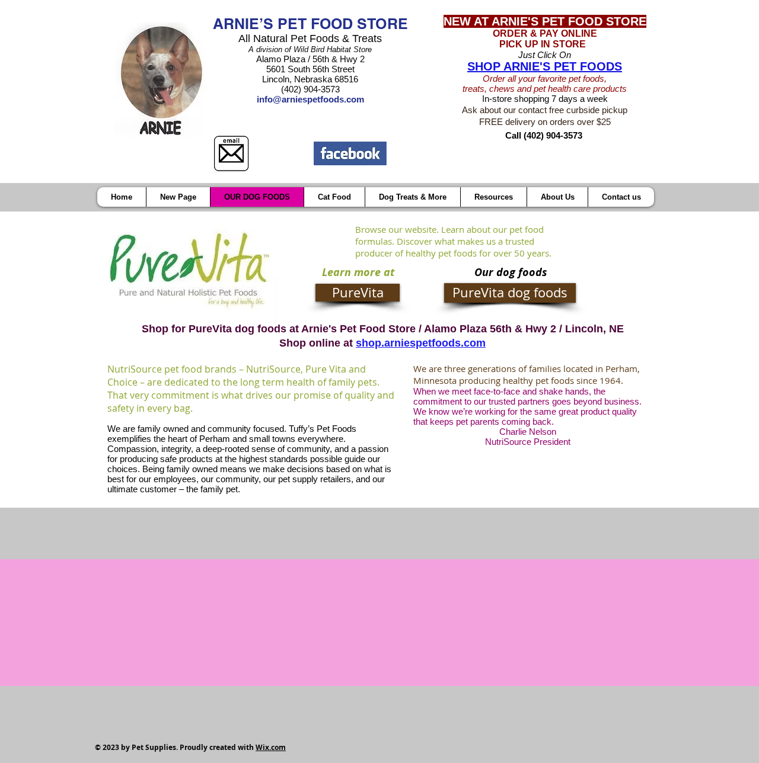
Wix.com (271, 747)
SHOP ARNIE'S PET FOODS (544, 66)
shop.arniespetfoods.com (421, 343)
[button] (493, 197)
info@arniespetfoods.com (310, 99)
